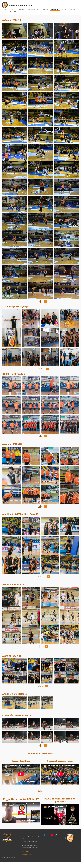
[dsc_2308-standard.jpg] (40, 83)
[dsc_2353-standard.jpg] (14, 169)
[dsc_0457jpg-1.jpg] (30, 337)
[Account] (10, 11)
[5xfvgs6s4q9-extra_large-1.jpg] (30, 318)
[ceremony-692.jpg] (30, 494)
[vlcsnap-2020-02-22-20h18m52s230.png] (8, 736)
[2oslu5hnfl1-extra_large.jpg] (50, 526)
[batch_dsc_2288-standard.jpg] (66, 290)
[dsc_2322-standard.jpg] (66, 117)
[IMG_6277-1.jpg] (11, 596)
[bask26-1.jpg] (11, 405)
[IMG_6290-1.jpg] (50, 615)
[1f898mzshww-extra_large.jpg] (69, 526)
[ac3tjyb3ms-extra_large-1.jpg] (69, 318)
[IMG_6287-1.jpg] (69, 596)
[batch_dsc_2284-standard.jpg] (66, 273)
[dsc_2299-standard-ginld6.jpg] (66, 238)
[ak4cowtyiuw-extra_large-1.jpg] (11, 337)
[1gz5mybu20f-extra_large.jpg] (11, 545)
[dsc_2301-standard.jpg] (40, 65)
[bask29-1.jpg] (69, 405)
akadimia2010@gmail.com (28, 851)
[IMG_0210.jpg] (72, 664)
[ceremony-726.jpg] (11, 475)
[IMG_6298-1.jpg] (69, 634)
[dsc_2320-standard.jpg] (40, 117)
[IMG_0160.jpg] (59, 664)
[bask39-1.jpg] (30, 424)
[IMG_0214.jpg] (34, 677)
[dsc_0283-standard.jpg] (14, 31)
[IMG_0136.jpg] (59, 677)
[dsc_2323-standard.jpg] (40, 135)
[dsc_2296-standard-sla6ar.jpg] (40, 238)
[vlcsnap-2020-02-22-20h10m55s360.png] (59, 724)
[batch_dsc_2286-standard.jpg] (40, 290)
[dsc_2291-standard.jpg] (66, 221)
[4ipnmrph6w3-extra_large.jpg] (11, 564)
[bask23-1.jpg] (30, 385)
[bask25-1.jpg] (69, 385)
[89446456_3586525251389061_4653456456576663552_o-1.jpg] (46, 702)
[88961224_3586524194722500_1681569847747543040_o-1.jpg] (34, 702)
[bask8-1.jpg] (50, 385)
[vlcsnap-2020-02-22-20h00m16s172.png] (46, 724)
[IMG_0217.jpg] (21, 677)
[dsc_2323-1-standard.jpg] (14, 135)
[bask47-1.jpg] (69, 424)
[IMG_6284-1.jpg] (30, 596)
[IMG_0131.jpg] (46, 664)
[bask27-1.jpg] (30, 405)
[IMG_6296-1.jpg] (50, 634)
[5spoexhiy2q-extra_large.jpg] (30, 564)
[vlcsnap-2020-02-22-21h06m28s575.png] (59, 736)
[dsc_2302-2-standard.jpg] (14, 204)
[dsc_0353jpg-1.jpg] (50, 337)
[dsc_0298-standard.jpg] (66, 31)
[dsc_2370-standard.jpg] (66, 169)
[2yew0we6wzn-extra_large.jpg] (30, 526)
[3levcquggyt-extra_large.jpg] (30, 545)
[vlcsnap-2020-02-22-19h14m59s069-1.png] (8, 724)
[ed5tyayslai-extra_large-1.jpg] (69, 357)
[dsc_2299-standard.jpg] (14, 187)
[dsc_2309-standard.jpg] (66, 83)
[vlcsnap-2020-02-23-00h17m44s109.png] (72, 736)
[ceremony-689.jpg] (69, 475)
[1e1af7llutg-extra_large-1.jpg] (11, 318)
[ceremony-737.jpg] (30, 475)
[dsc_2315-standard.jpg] (66, 100)
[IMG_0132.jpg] (21, 664)
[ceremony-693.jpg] (50, 494)
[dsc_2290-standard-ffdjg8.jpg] (40, 221)
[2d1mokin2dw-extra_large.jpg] (69, 545)
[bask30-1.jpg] (11, 424)
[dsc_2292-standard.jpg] (66, 187)
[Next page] (45, 301)
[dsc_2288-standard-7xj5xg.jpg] (14, 221)
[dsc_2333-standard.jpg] (66, 135)
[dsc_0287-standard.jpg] (40, 31)
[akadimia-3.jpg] (8, 702)
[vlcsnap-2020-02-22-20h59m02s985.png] (46, 736)
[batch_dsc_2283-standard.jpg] (40, 273)
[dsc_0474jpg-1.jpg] (11, 357)
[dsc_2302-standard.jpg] (66, 65)
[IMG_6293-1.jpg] (11, 634)
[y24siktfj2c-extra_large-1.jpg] (50, 318)
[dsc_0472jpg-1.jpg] (30, 357)
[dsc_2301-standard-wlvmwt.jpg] (14, 256)
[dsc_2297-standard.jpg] (14, 65)
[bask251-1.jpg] (11, 385)
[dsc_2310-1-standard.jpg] (14, 100)
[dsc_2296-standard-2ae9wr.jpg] (66, 48)
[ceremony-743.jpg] (50, 475)
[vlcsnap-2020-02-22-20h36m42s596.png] (34, 736)
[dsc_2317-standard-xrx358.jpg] (14, 273)
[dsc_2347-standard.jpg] (66, 152)
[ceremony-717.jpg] (30, 456)
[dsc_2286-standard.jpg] (66, 204)
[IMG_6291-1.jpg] (69, 615)
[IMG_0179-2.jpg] (34, 664)
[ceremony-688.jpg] (11, 494)
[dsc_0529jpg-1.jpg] (50, 357)
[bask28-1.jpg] (50, 405)
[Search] (15, 11)
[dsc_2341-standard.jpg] (40, 152)
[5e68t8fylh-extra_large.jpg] (69, 564)
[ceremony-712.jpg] (50, 456)
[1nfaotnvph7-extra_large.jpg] (50, 545)
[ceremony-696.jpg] (69, 494)
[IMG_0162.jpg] (8, 664)
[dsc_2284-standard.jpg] (40, 204)
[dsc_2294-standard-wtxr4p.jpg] (14, 238)
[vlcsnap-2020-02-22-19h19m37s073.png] (21, 724)
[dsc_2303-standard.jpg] (40, 256)
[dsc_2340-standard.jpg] (14, 152)
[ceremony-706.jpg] (11, 456)
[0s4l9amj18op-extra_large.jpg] (11, 526)
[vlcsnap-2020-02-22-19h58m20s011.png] (34, 724)
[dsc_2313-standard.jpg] (66, 256)
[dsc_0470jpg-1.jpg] (69, 337)
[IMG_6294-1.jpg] (30, 634)
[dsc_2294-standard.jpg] (14, 48)
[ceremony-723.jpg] (69, 456)
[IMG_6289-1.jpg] (30, 615)
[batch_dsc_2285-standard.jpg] (14, 290)
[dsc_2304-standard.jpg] (14, 83)
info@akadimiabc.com (27, 854)
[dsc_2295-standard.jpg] (40, 187)
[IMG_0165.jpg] (46, 677)
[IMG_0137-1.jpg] (72, 677)
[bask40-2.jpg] (50, 424)
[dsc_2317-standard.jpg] (14, 117)
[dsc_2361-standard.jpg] (40, 169)
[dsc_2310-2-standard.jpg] (40, 100)
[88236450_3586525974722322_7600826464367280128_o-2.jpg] (21, 702)
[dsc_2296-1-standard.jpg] (40, 48)
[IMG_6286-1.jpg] (50, 596)
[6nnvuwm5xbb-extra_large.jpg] (50, 564)
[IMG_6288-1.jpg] (11, 615)
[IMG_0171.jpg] (8, 677)
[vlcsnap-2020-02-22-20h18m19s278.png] (72, 724)
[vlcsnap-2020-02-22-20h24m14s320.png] (21, 736)
